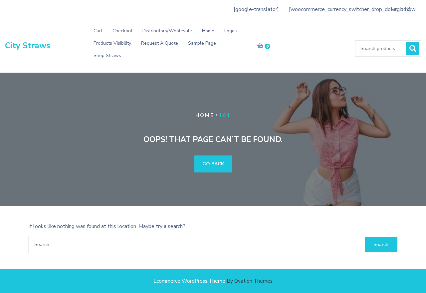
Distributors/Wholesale (167, 31)
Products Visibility (112, 43)
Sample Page (202, 43)
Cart (98, 31)
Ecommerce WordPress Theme (213, 281)
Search (412, 48)
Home (208, 31)
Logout (231, 31)
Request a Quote (159, 43)
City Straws (27, 45)
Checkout (122, 31)
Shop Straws (107, 55)
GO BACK (213, 164)
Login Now (403, 9)
